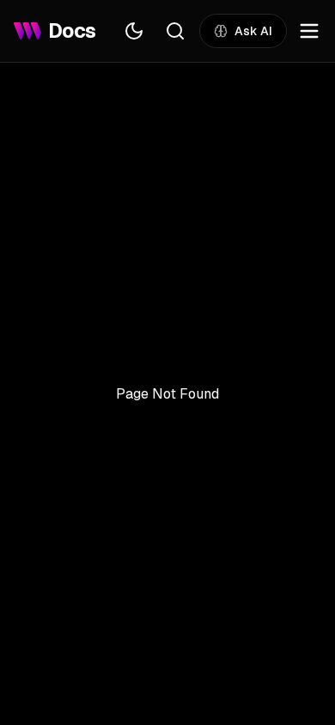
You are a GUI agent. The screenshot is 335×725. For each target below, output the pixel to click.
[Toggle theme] (134, 31)
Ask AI (253, 31)
